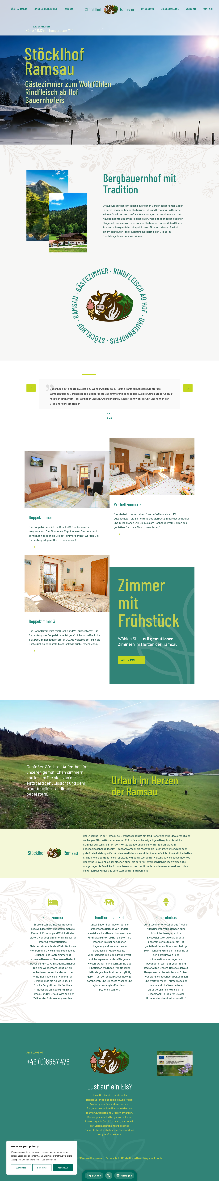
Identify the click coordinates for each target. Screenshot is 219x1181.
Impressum (97, 1158)
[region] (41, 1158)
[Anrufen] (108, 1175)
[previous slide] (31, 388)
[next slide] (188, 388)
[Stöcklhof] (109, 9)
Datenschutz (113, 1158)
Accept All (63, 1167)
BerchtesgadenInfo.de (149, 1158)
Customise (21, 1167)
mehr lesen (68, 540)
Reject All (41, 1167)
